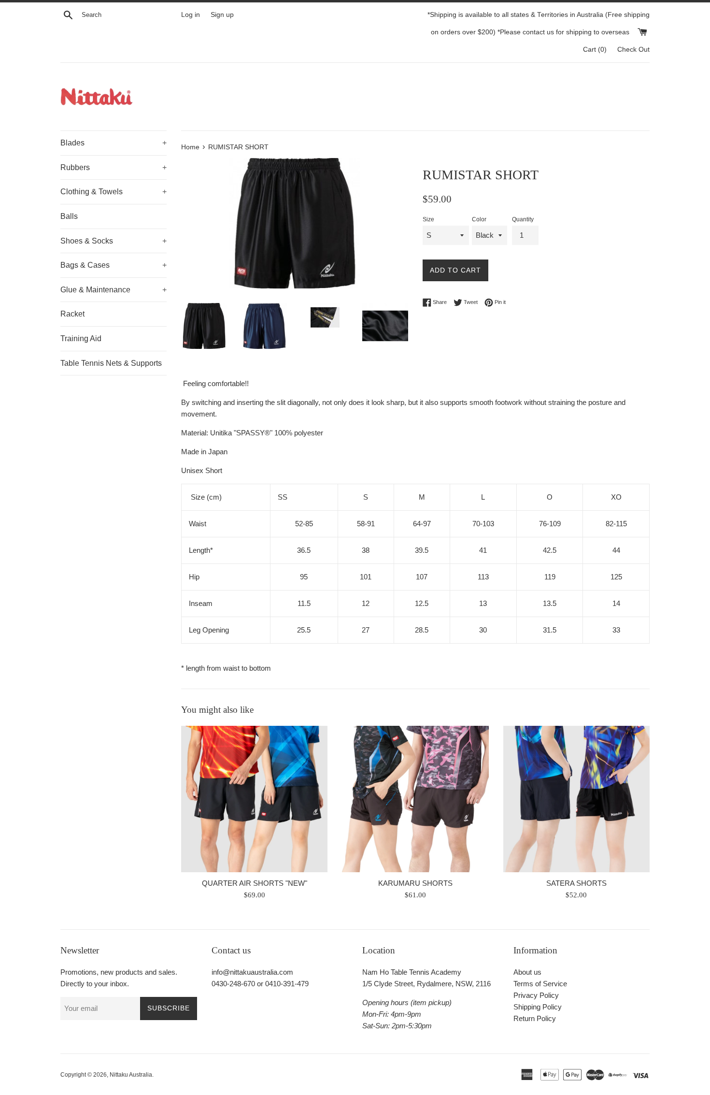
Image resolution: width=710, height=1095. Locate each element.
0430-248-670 (233, 984)
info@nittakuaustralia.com (252, 972)
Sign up (222, 14)
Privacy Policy (536, 995)
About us (527, 972)
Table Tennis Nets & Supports (111, 363)
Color (479, 219)
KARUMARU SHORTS (415, 883)
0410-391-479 (287, 984)
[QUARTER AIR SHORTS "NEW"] (254, 799)
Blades (113, 143)
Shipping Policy (537, 1007)
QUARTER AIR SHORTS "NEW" (254, 883)
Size (428, 219)
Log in (190, 14)
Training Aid (80, 338)
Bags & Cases (113, 265)
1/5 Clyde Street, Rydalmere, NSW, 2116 (426, 984)
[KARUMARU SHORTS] (415, 799)
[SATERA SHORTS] (576, 799)
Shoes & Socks (113, 241)
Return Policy (534, 1018)
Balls (69, 216)
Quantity (523, 219)
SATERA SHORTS (576, 883)
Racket (72, 314)
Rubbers (113, 167)
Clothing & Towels (113, 191)
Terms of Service (540, 984)
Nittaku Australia (131, 1074)
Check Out (633, 49)
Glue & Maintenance (113, 290)
